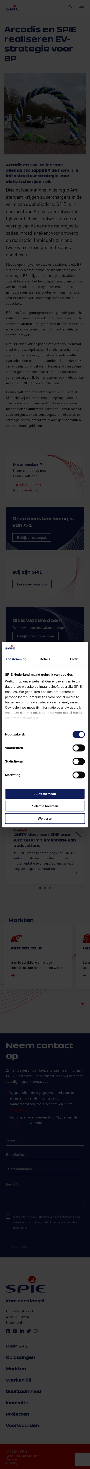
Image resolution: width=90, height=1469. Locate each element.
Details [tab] (45, 659)
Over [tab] (74, 659)
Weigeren (45, 818)
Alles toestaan (45, 794)
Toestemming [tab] (16, 659)
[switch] (79, 747)
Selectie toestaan (45, 806)
